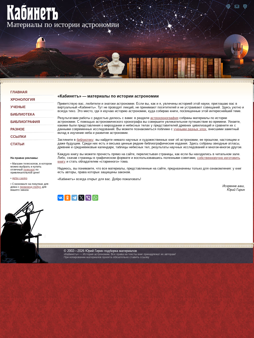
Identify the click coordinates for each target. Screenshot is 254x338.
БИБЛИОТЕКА (22, 114)
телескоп (29, 169)
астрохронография (164, 118)
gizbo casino (19, 178)
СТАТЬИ (17, 144)
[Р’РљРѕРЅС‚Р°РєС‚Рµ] (61, 198)
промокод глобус (30, 186)
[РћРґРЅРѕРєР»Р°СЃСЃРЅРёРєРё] (67, 198)
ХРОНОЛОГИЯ (22, 99)
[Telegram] (74, 198)
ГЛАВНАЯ (18, 92)
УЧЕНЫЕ (18, 107)
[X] (81, 198)
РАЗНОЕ (17, 129)
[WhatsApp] (95, 198)
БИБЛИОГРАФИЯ (25, 122)
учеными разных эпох (190, 129)
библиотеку (85, 140)
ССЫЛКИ (18, 137)
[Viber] (88, 198)
